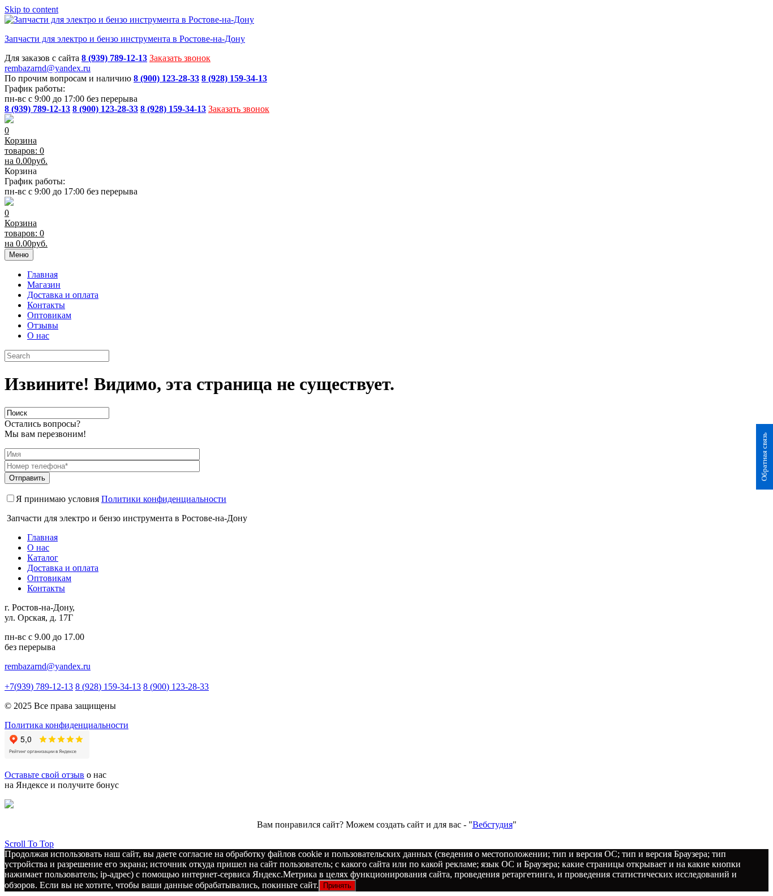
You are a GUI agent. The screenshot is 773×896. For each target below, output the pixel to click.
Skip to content (31, 9)
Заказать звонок (180, 58)
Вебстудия (493, 824)
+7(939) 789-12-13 (39, 686)
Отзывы (42, 325)
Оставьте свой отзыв (44, 775)
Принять (337, 885)
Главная (42, 274)
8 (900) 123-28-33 (176, 686)
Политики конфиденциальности (163, 499)
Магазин (44, 284)
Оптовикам (49, 315)
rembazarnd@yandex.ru (48, 68)
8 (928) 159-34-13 (108, 686)
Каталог (42, 557)
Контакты (46, 305)
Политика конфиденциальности (66, 725)
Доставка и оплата (62, 295)
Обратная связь (764, 456)
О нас (38, 335)
